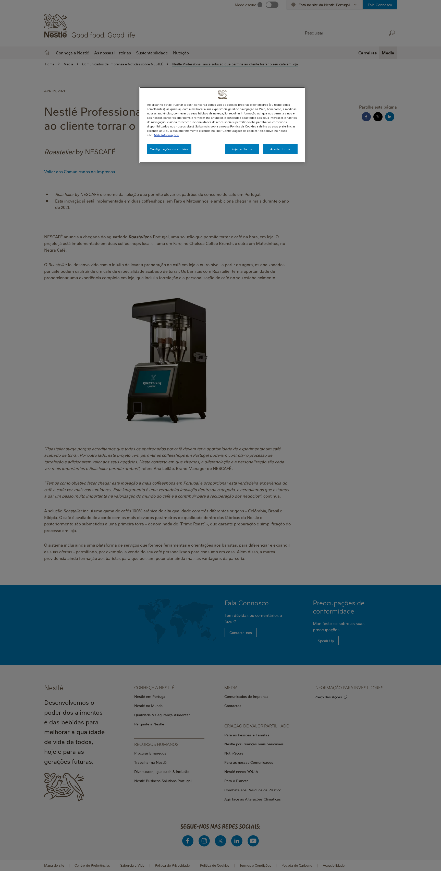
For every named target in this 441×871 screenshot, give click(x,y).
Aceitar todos (280, 149)
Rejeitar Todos (241, 149)
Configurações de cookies (169, 149)
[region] (222, 125)
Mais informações (166, 135)
